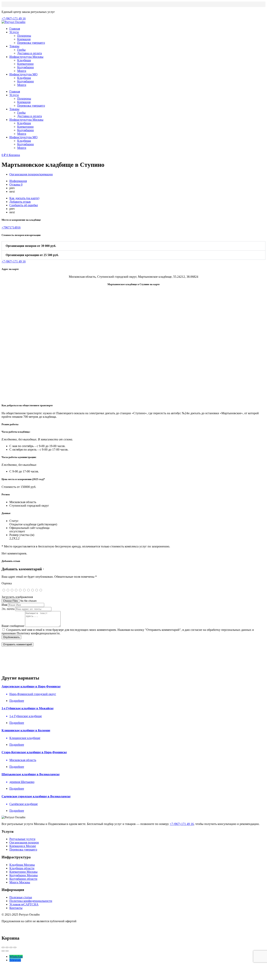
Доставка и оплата (29, 53)
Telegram (15, 960)
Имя (4, 604)
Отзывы (15, 184)
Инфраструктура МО (23, 74)
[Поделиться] (7, 947)
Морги (21, 70)
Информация (18, 181)
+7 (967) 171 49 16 (182, 824)
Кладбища (24, 60)
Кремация (23, 39)
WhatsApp (16, 956)
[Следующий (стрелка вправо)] (7, 951)
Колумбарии (25, 67)
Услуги (14, 32)
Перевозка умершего (31, 42)
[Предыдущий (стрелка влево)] (3, 951)
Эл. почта (8, 609)
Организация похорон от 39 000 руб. (31, 245)
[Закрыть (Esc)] (3, 947)
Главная (14, 28)
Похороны (24, 35)
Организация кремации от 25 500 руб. (32, 255)
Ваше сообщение (13, 626)
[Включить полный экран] (11, 947)
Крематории (25, 63)
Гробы (21, 49)
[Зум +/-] (14, 947)
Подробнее (16, 700)
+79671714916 (11, 227)
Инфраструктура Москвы (26, 56)
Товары (14, 46)
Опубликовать (11, 637)
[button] (133, 245)
